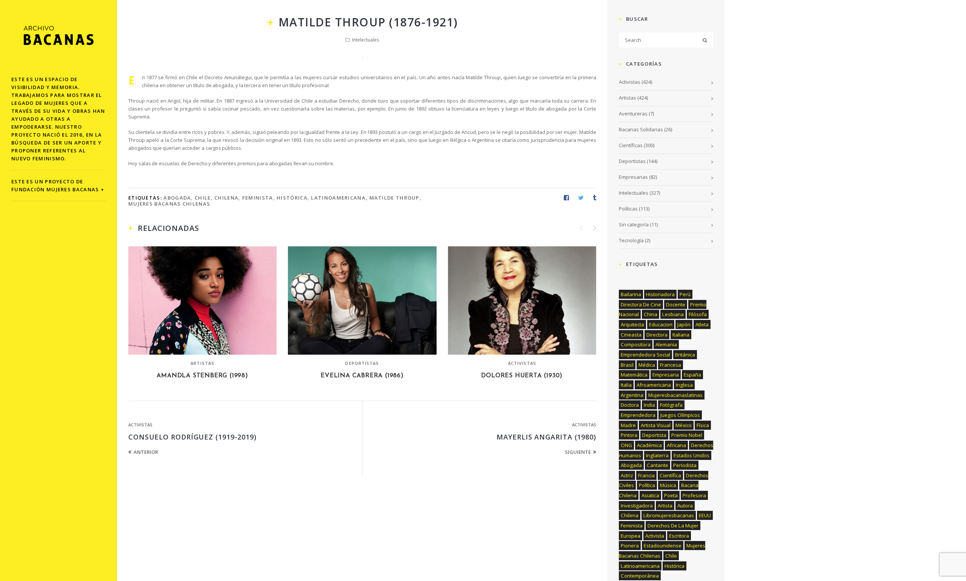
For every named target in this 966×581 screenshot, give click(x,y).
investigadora (637, 505)
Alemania (666, 344)
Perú (685, 294)
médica (646, 364)
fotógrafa (671, 404)
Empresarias (633, 177)
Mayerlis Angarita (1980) (546, 436)
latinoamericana (338, 197)
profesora (694, 495)
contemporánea (640, 575)
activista (654, 535)
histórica (292, 197)
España (692, 374)
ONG (626, 445)
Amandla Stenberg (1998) (202, 376)
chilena (226, 197)
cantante (657, 465)
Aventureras (633, 113)
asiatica (650, 495)
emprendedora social (645, 354)
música (668, 485)
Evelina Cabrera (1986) (362, 376)
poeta (671, 495)
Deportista (654, 435)
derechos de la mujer (673, 525)
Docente (675, 304)
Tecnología (631, 240)
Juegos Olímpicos (680, 415)
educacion (660, 324)
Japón (684, 324)
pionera (630, 545)
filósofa (698, 314)
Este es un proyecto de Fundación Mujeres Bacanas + (57, 185)
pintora (629, 435)
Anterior (146, 452)
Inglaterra (657, 455)
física (703, 425)
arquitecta (632, 324)
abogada (177, 197)
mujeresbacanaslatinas (675, 395)
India (649, 404)
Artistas (202, 363)
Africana (676, 445)
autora (685, 505)
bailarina (631, 294)
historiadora (660, 294)
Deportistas (362, 363)
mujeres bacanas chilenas (169, 203)
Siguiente (578, 452)
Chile (203, 197)
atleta (702, 324)
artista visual (656, 425)
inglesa (684, 384)
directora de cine (641, 304)
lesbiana (673, 314)
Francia (646, 475)
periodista (685, 465)
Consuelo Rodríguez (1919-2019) (192, 436)
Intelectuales (365, 40)
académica (649, 445)
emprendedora (638, 415)
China (650, 314)
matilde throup (394, 197)
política (647, 485)
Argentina (632, 395)
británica (685, 354)
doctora (630, 404)
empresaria (665, 374)
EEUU (705, 515)
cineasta (631, 334)
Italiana (680, 334)
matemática (634, 374)
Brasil (627, 364)
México (683, 425)
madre (628, 425)
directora (657, 334)
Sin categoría (634, 224)
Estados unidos (691, 455)
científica (670, 475)
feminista (257, 197)
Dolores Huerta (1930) (522, 376)
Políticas (628, 208)
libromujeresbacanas (668, 515)
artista (665, 505)
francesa (670, 364)
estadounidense (662, 545)
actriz (627, 475)
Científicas (631, 145)
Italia (626, 384)
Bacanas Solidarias (641, 129)
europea (630, 535)
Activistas (522, 363)
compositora (636, 344)
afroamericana (654, 384)
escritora (679, 535)
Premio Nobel (686, 435)
